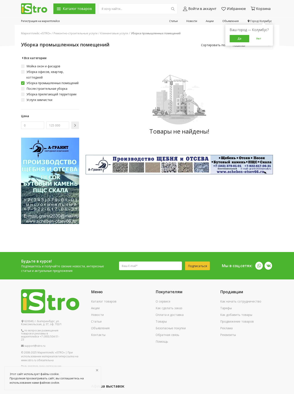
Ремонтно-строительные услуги (75, 33)
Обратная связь (167, 335)
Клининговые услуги (114, 33)
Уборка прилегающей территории (51, 94)
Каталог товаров (103, 301)
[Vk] (268, 266)
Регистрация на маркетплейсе (40, 21)
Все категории (35, 58)
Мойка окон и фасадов (43, 66)
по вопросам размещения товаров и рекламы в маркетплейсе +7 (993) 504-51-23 (40, 335)
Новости (191, 21)
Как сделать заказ (169, 308)
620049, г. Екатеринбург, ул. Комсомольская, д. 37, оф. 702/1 (41, 323)
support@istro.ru (34, 345)
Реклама (226, 328)
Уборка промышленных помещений (156, 33)
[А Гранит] (179, 164)
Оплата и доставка (170, 315)
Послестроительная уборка (46, 89)
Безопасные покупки (171, 328)
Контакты (98, 335)
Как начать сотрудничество (240, 301)
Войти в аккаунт (202, 8)
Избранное (236, 8)
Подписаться (197, 266)
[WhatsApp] (259, 266)
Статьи (173, 21)
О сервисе (163, 301)
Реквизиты (228, 335)
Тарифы (226, 308)
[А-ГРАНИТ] (50, 180)
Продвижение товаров (237, 321)
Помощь (162, 341)
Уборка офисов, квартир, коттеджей (45, 74)
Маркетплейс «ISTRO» (36, 33)
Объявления (230, 21)
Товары (161, 321)
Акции (210, 21)
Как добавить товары (236, 315)
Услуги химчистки (39, 100)
